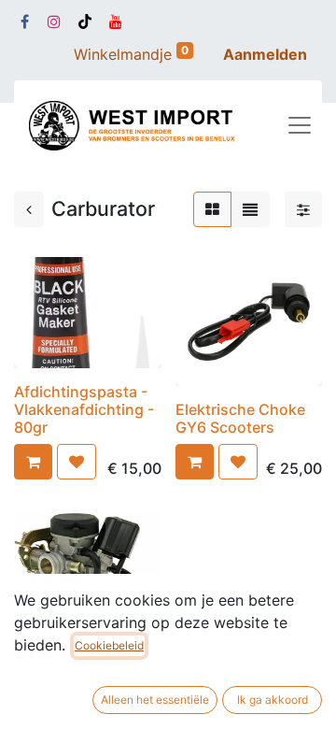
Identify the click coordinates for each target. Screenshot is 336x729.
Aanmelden (265, 54)
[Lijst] (250, 209)
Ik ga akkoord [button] (272, 700)
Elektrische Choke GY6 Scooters (240, 418)
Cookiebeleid (109, 645)
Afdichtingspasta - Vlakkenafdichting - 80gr (84, 409)
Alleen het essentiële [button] (155, 700)
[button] (33, 461)
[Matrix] (212, 209)
